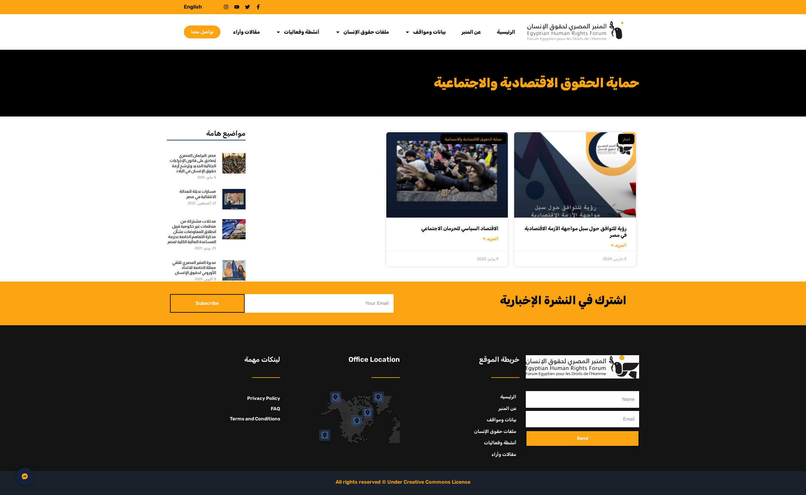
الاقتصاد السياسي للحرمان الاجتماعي (459, 228)
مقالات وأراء (246, 32)
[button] (25, 476)
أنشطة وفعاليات (301, 32)
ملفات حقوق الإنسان (366, 32)
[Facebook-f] (258, 6)
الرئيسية (506, 32)
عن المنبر (471, 32)
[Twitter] (247, 6)
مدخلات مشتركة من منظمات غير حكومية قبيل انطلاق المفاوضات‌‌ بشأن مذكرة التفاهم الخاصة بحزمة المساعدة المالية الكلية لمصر (191, 231)
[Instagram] (226, 6)
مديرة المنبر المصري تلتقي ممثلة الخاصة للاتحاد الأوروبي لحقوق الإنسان (194, 267)
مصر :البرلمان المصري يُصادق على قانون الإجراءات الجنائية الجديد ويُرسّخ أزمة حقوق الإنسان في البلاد (193, 163)
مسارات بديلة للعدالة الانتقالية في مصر (197, 194)
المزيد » (619, 245)
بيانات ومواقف (429, 32)
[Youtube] (236, 6)
